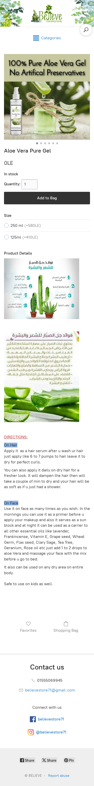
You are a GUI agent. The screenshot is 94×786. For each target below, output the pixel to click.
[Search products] (86, 30)
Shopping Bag (65, 630)
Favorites (28, 630)
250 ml (26, 225)
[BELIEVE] (47, 13)
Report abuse (58, 775)
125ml (24, 237)
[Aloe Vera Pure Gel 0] (47, 97)
